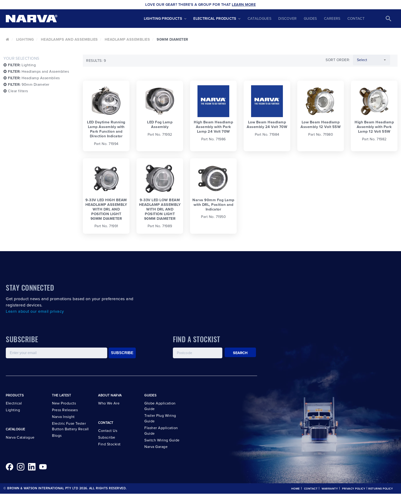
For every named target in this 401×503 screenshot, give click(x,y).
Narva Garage (156, 447)
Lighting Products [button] (163, 18)
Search (240, 353)
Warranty (330, 488)
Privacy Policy (353, 488)
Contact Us (107, 431)
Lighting (25, 39)
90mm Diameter (28, 84)
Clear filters (17, 91)
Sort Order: (338, 60)
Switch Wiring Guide (162, 440)
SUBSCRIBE (122, 353)
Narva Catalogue (20, 437)
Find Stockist (109, 444)
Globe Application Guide (160, 406)
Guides (310, 18)
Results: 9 (96, 60)
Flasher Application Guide (161, 430)
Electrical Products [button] (214, 18)
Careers (332, 18)
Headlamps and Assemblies (69, 39)
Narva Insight (63, 417)
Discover (287, 18)
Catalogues (259, 18)
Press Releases (65, 410)
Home (295, 488)
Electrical (14, 403)
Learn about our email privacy (35, 311)
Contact (356, 18)
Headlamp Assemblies (127, 39)
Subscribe (106, 437)
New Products (64, 403)
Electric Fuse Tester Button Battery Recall (70, 426)
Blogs (57, 435)
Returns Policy (380, 488)
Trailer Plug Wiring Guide (160, 418)
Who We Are (109, 403)
